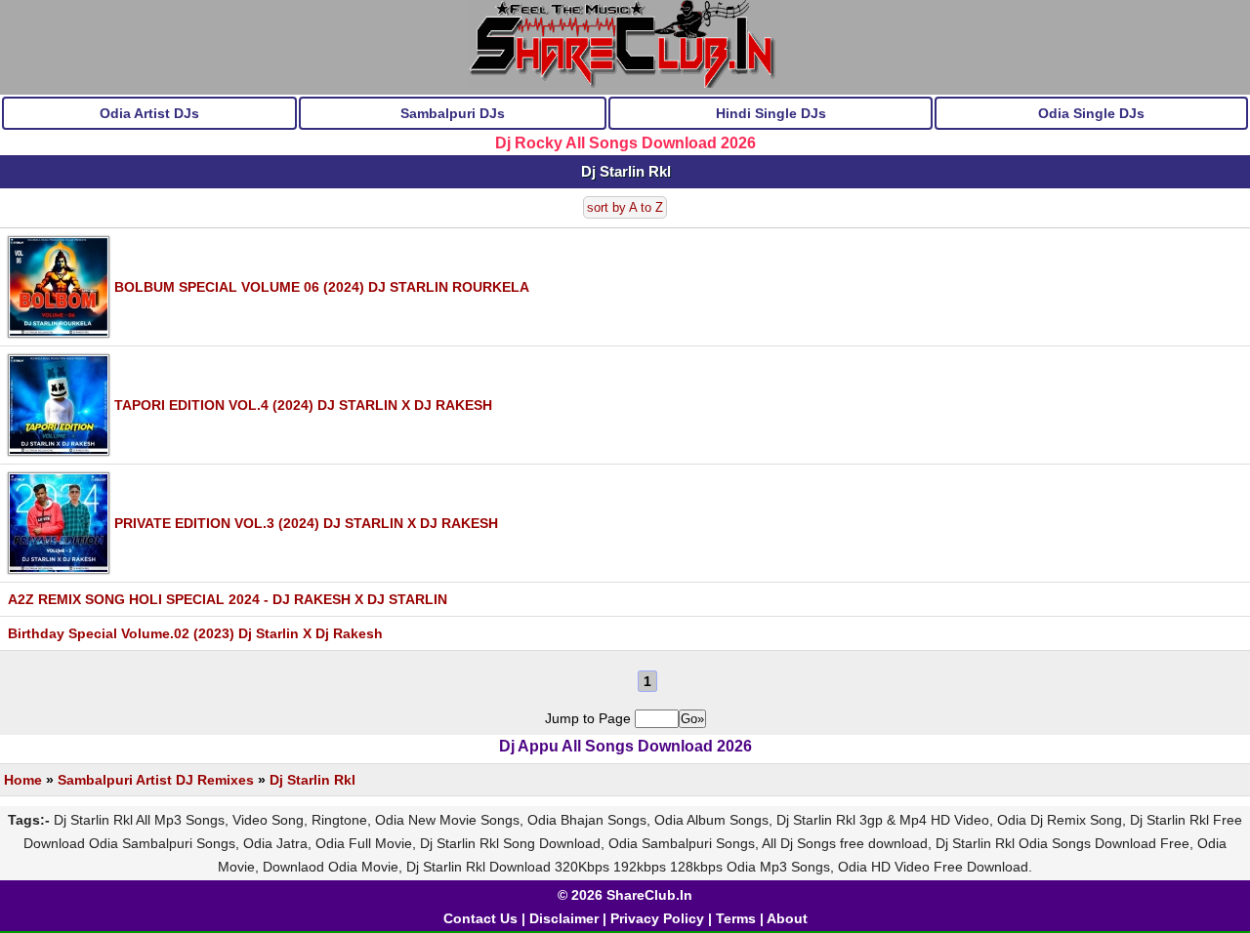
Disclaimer (564, 918)
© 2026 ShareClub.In (625, 895)
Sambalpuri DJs (452, 113)
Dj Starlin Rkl (312, 780)
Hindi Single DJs (771, 113)
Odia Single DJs (1091, 113)
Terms (736, 918)
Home (23, 780)
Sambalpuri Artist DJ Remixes (156, 780)
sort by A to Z (625, 207)
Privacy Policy (657, 918)
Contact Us (480, 918)
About (787, 918)
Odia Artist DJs (149, 113)
